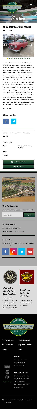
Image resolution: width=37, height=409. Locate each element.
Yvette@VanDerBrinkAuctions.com (24, 360)
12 (27, 58)
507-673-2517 (7, 231)
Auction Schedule (8, 340)
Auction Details (18, 166)
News (20, 349)
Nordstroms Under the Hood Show (25, 293)
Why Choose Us (7, 344)
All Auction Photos (18, 162)
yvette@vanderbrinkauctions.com (11, 228)
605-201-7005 (21, 231)
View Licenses (7, 382)
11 (25, 58)
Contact (4, 349)
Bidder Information (24, 340)
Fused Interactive (6, 402)
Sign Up (29, 215)
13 (29, 58)
